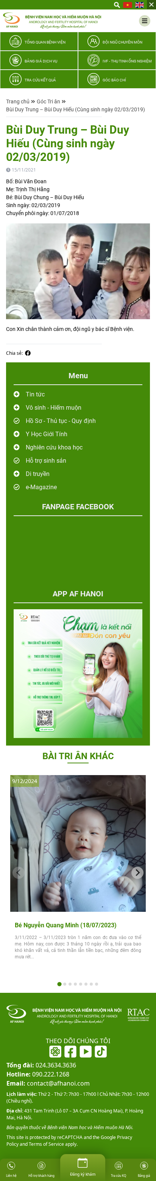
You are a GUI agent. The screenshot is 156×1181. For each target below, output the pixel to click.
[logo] (52, 20)
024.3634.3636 (41, 1065)
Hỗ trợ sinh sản (46, 460)
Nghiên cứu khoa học (54, 447)
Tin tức (35, 394)
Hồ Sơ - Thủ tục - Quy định (61, 420)
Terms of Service (46, 1144)
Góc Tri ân (48, 101)
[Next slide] (137, 873)
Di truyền (38, 473)
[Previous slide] (18, 873)
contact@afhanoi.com (48, 1083)
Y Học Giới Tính (46, 434)
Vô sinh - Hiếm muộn (53, 407)
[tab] (59, 984)
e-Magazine (41, 487)
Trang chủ (18, 101)
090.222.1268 (37, 1074)
